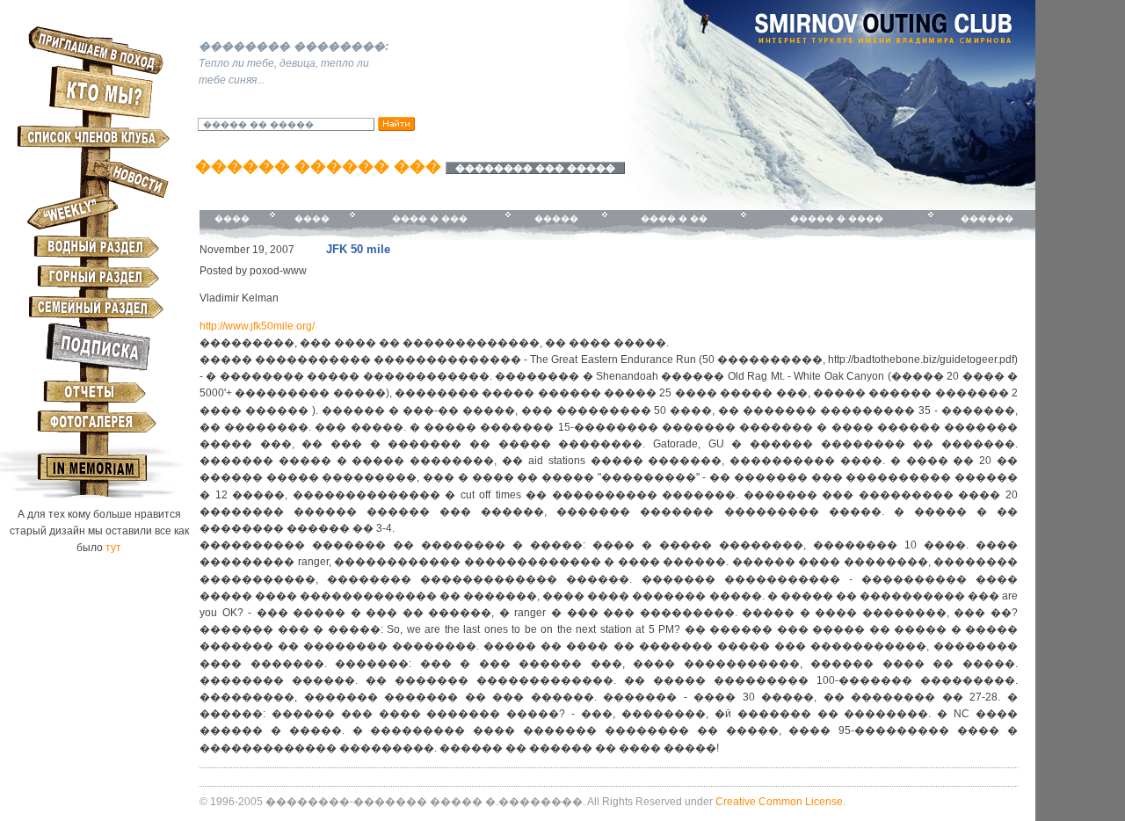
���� (232, 218)
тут (113, 547)
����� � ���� (836, 218)
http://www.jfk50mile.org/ (257, 326)
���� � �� (674, 218)
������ (987, 218)
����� (556, 218)
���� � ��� (430, 218)
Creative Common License (779, 802)
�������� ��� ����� (535, 168)
